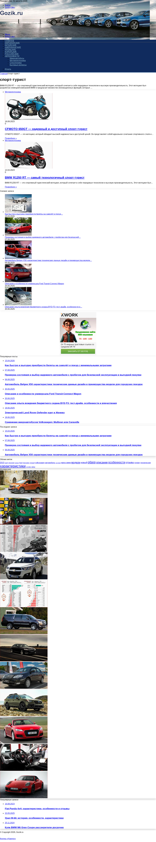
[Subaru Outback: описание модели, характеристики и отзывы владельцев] (24, 715)
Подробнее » (11, 138)
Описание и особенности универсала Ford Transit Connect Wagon (34, 284)
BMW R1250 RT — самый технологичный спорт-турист (44, 177)
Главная (4, 74)
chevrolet (11, 463)
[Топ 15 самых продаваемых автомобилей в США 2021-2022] (24, 606)
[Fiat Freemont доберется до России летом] (24, 770)
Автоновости (12, 56)
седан (137, 463)
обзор (92, 462)
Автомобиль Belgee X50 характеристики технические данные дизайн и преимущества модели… (48, 260)
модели (75, 462)
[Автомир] (11, 30)
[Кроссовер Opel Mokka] (24, 497)
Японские (10, 49)
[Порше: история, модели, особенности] (24, 797)
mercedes (26, 463)
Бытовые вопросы (18, 65)
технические (145, 463)
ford (20, 463)
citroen (17, 463)
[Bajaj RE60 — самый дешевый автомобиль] (24, 524)
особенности (116, 462)
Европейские (12, 43)
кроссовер (66, 462)
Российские (12, 54)
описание (102, 462)
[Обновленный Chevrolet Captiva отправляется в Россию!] (24, 579)
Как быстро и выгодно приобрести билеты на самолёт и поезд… (34, 214)
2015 (2, 463)
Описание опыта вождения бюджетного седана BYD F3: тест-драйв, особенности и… (43, 307)
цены (33, 467)
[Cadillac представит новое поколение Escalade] (24, 633)
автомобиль (50, 463)
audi (6, 463)
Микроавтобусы (17, 58)
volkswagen (40, 463)
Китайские (10, 45)
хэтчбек (28, 467)
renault (32, 463)
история (58, 463)
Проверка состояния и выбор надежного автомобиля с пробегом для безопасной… (43, 237)
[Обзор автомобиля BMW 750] (24, 661)
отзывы (130, 462)
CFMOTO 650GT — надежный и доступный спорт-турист (46, 129)
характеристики (13, 466)
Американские (13, 47)
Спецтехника (16, 63)
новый (84, 462)
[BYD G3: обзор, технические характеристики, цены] (24, 688)
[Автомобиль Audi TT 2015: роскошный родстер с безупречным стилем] (24, 743)
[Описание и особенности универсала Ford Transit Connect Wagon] (18, 281)
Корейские (11, 52)
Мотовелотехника (18, 60)
